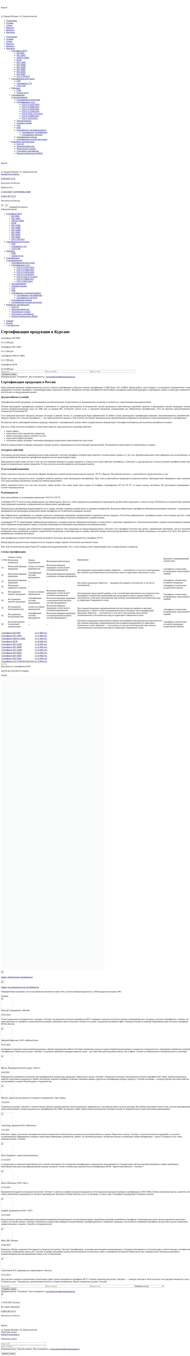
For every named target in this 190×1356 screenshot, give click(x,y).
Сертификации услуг (26, 102)
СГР (18, 125)
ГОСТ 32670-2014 (30, 118)
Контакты (10, 32)
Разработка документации (22, 142)
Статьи (9, 25)
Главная (9, 321)
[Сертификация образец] (52, 822)
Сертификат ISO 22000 (11, 650)
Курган (9, 323)
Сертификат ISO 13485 (11, 644)
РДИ (19, 128)
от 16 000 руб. (41, 644)
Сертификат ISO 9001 (11, 633)
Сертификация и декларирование (19, 96)
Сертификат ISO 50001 (11, 658)
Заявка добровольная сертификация (17, 977)
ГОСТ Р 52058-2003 (30, 109)
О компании (11, 21)
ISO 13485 (21, 62)
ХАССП (20, 144)
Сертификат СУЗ (24, 83)
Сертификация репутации (22, 79)
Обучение (15, 88)
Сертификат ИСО (19, 51)
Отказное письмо (24, 123)
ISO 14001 (21, 55)
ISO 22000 (21, 67)
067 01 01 (8, 179)
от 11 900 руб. (41, 633)
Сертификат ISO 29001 (11, 653)
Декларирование (24, 121)
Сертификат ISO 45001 (11, 656)
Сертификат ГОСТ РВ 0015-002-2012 (17, 661)
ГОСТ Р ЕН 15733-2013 (32, 114)
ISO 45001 (21, 72)
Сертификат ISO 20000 (11, 647)
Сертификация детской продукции (32, 139)
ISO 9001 (21, 53)
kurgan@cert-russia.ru (10, 174)
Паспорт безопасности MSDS (30, 153)
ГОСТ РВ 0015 (23, 76)
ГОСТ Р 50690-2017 (30, 116)
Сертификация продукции (28, 100)
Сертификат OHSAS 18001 (13, 638)
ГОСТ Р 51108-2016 (30, 111)
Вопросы (10, 30)
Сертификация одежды (27, 137)
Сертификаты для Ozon (32, 135)
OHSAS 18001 (23, 58)
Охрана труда (22, 93)
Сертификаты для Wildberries (34, 132)
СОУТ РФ (21, 86)
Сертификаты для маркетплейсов (31, 130)
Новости (10, 28)
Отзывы (9, 23)
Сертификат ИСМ (9, 641)
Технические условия (26, 149)
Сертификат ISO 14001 (11, 636)
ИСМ (19, 60)
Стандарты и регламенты (28, 151)
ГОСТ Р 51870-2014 (30, 104)
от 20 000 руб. (41, 641)
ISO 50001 (21, 74)
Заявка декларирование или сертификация (20, 987)
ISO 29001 (21, 69)
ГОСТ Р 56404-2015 (30, 107)
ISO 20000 (21, 65)
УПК (19, 90)
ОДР (19, 81)
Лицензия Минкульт (26, 146)
